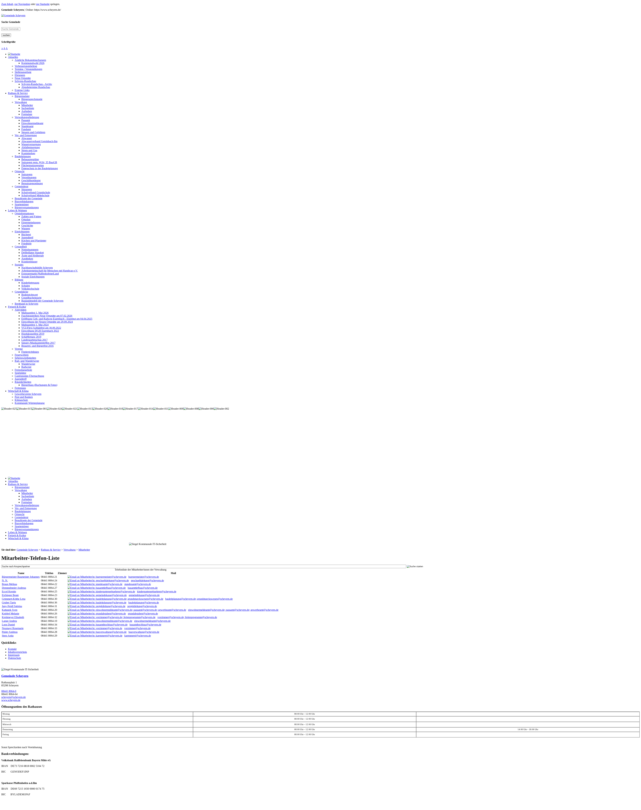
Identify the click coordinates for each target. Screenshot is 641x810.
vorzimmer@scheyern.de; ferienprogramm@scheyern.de (187, 617)
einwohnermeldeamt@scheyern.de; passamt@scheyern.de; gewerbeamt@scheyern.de (233, 609)
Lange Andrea (9, 620)
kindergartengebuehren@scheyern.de (156, 591)
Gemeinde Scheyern (14, 676)
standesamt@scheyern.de (137, 584)
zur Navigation (22, 4)
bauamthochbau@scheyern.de (145, 624)
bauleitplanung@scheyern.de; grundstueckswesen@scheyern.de (199, 598)
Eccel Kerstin (9, 591)
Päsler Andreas (10, 632)
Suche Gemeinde (10, 22)
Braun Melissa (9, 584)
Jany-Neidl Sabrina (12, 606)
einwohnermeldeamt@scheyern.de (152, 620)
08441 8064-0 (8, 691)
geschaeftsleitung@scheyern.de (147, 580)
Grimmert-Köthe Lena (13, 598)
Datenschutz (14, 658)
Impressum (14, 655)
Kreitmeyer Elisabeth (13, 617)
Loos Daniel (8, 624)
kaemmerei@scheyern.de (137, 635)
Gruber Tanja (9, 602)
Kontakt (12, 649)
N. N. (5, 580)
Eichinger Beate (10, 595)
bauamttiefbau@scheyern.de (143, 587)
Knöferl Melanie (10, 613)
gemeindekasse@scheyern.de (144, 595)
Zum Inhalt (7, 4)
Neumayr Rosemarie (13, 628)
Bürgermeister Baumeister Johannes (21, 576)
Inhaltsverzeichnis (17, 652)
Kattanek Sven (9, 609)
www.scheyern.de (10, 700)
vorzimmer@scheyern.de (137, 628)
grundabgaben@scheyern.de (143, 613)
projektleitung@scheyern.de (142, 606)
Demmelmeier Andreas (14, 587)
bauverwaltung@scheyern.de (144, 632)
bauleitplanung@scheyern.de (143, 602)
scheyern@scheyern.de (13, 697)
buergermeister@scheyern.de (143, 576)
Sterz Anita (8, 635)
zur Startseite (43, 4)
